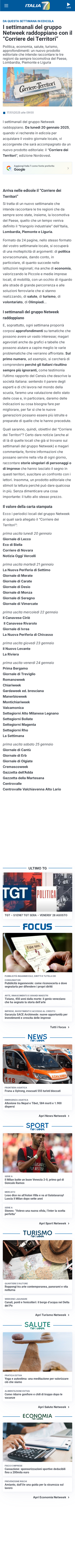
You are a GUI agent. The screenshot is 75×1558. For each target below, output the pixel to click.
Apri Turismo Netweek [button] (50, 1315)
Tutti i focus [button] (58, 1027)
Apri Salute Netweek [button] (52, 1407)
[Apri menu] (6, 5)
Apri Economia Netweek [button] (49, 1497)
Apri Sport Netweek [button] (52, 1223)
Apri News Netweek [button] (52, 1116)
